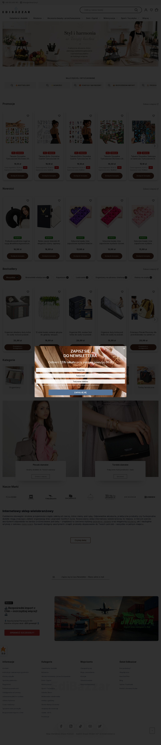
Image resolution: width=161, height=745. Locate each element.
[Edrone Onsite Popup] (80, 372)
